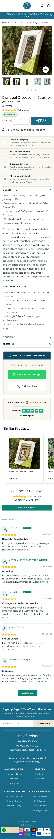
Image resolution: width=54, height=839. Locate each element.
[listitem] (25, 459)
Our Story (40, 774)
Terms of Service (14, 796)
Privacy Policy (14, 801)
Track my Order (14, 774)
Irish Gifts (19, 22)
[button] (48, 6)
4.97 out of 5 (34, 496)
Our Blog (39, 779)
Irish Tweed (40, 801)
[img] (9, 534)
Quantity (7, 120)
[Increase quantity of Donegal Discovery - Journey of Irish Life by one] (26, 121)
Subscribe (43, 723)
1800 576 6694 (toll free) (27, 746)
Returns (14, 779)
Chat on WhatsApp (29, 374)
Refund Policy (14, 806)
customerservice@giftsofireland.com (27, 750)
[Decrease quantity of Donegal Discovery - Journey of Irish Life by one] (14, 121)
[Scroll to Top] (49, 824)
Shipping (14, 783)
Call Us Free (29, 386)
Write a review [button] (27, 507)
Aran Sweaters (40, 796)
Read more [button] (41, 581)
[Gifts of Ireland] (27, 6)
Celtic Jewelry (40, 806)
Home (5, 22)
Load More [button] (27, 693)
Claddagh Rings (40, 810)
